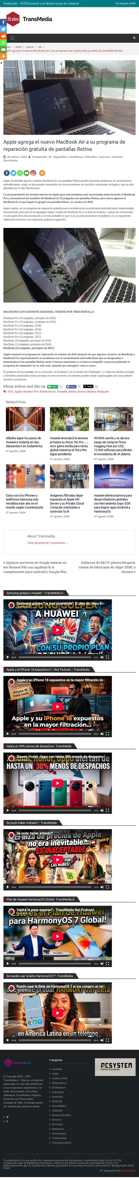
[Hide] (1, 63)
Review (56, 1119)
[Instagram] (33, 170)
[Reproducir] (7, 657)
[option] (51, 3)
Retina (72, 391)
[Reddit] (3, 36)
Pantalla (62, 391)
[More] (42, 170)
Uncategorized (61, 1142)
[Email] (26, 170)
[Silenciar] (102, 657)
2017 (10, 391)
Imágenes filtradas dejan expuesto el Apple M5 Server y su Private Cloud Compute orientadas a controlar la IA (67, 503)
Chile (55, 1073)
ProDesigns (128, 1170)
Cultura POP (59, 1078)
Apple (18, 391)
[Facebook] (7, 170)
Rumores (58, 1128)
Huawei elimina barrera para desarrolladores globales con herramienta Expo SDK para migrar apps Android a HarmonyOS (113, 503)
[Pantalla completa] (107, 657)
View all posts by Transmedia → (47, 542)
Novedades (10, 160)
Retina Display (87, 391)
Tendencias (59, 1138)
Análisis (57, 1069)
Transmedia (39, 156)
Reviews (57, 1124)
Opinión (57, 1110)
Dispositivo (60, 156)
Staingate (103, 391)
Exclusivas (76, 156)
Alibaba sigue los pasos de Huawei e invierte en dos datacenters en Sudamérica (24, 442)
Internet (104, 156)
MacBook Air (47, 391)
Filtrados (91, 156)
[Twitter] (13, 170)
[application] (57, 630)
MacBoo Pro (30, 391)
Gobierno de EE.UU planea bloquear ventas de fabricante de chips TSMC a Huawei (107, 567)
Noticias (117, 156)
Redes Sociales (61, 1115)
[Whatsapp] (20, 170)
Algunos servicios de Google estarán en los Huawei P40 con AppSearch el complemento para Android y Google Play (35, 567)
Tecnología (59, 1133)
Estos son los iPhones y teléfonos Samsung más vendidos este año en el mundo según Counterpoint (24, 501)
